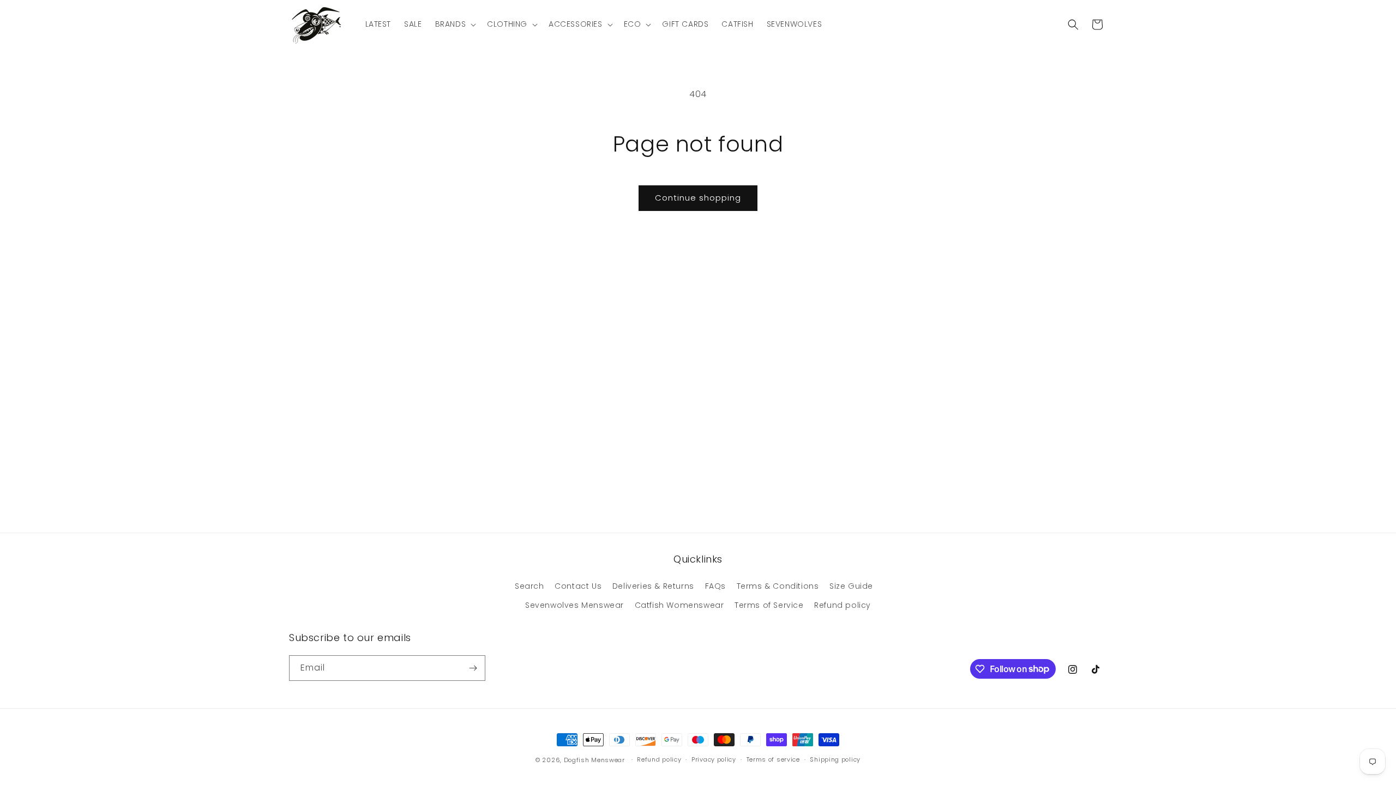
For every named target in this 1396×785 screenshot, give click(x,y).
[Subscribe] (473, 668)
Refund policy (842, 605)
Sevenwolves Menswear (574, 605)
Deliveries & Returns (653, 586)
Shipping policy (835, 759)
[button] (455, 24)
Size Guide (851, 586)
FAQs (715, 586)
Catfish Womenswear (679, 605)
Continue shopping (698, 197)
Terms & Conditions (778, 586)
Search (529, 586)
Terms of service (773, 759)
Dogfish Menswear (594, 760)
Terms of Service (769, 605)
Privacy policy (713, 759)
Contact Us (578, 586)
